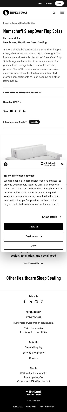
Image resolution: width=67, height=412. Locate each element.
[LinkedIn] (30, 301)
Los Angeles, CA (33, 377)
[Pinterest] (42, 301)
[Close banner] (62, 164)
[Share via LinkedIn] (24, 111)
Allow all (33, 226)
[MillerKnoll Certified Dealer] (34, 392)
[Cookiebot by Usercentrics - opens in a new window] (41, 164)
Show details (49, 216)
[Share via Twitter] (20, 111)
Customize (32, 236)
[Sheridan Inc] (15, 12)
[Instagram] (36, 301)
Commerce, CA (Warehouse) (33, 381)
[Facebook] (24, 301)
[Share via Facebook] (15, 111)
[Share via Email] (11, 111)
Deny (33, 245)
